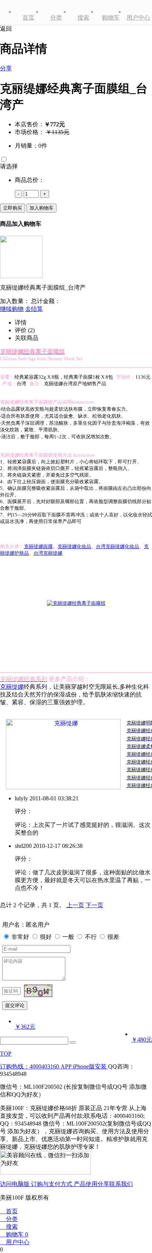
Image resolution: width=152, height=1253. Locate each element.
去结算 (34, 309)
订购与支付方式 (52, 1184)
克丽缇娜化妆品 (74, 546)
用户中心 (138, 17)
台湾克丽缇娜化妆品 (117, 546)
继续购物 (12, 309)
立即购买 (12, 208)
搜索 (83, 17)
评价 (25, 330)
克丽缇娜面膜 (38, 546)
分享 (6, 68)
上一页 (75, 905)
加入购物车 (41, 208)
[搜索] (73, 1042)
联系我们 (121, 1184)
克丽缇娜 (12, 687)
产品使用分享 (91, 1184)
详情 (21, 322)
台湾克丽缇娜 (48, 553)
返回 (6, 28)
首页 (28, 17)
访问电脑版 (15, 1184)
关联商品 (26, 338)
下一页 (94, 905)
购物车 (111, 17)
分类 (56, 17)
